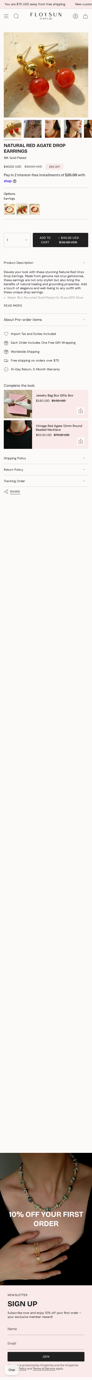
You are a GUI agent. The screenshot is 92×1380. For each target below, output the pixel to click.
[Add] (80, 411)
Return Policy (13, 470)
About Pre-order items (23, 319)
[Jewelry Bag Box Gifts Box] (18, 404)
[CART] (85, 16)
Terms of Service (44, 1368)
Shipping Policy (15, 458)
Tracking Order (14, 481)
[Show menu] (6, 16)
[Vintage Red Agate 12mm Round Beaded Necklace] (18, 434)
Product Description (18, 263)
